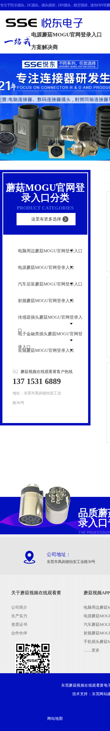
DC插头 (32, 5)
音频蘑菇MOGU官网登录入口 (46, 350)
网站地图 (55, 719)
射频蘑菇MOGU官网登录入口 (46, 300)
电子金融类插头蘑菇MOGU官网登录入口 (50, 340)
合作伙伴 (19, 633)
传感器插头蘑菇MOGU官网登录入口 (50, 324)
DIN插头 (64, 5)
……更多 (92, 650)
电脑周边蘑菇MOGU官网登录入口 (50, 251)
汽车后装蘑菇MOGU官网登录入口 (50, 284)
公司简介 (19, 607)
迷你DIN (96, 5)
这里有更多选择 (46, 219)
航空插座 (81, 5)
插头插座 (48, 5)
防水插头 (17, 5)
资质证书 (19, 624)
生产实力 (19, 616)
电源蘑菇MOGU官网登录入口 (46, 267)
